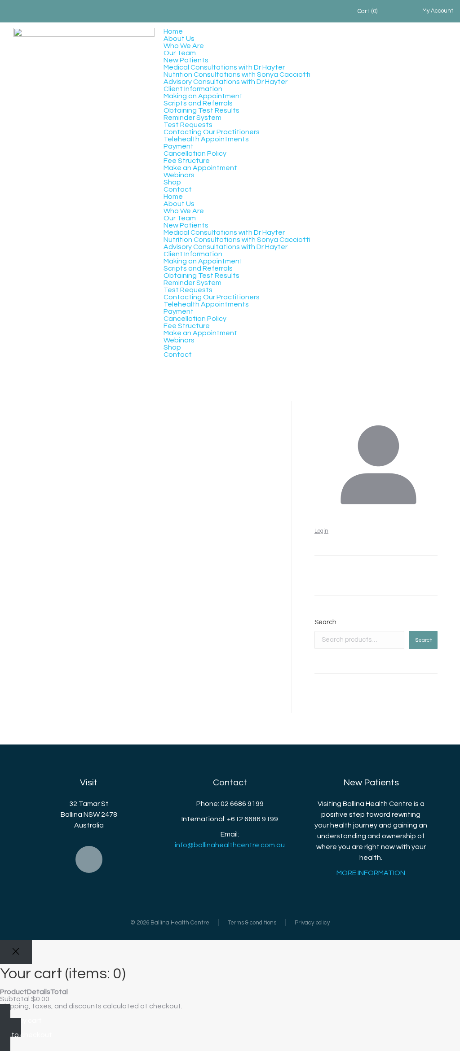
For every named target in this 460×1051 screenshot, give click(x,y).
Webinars (179, 175)
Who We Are (184, 45)
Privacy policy (312, 923)
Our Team (180, 53)
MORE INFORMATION (370, 872)
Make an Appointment (200, 167)
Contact (178, 189)
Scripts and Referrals (198, 103)
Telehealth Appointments (206, 139)
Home (173, 31)
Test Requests (188, 124)
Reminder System (192, 117)
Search (325, 622)
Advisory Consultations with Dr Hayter (226, 81)
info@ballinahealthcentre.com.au (230, 845)
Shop (172, 182)
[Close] (16, 951)
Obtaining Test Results (201, 110)
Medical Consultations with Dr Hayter (224, 67)
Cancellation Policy (195, 153)
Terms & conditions (252, 923)
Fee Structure (187, 160)
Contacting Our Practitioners (212, 132)
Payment (179, 146)
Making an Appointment (203, 96)
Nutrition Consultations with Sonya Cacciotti (237, 74)
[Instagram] (88, 859)
